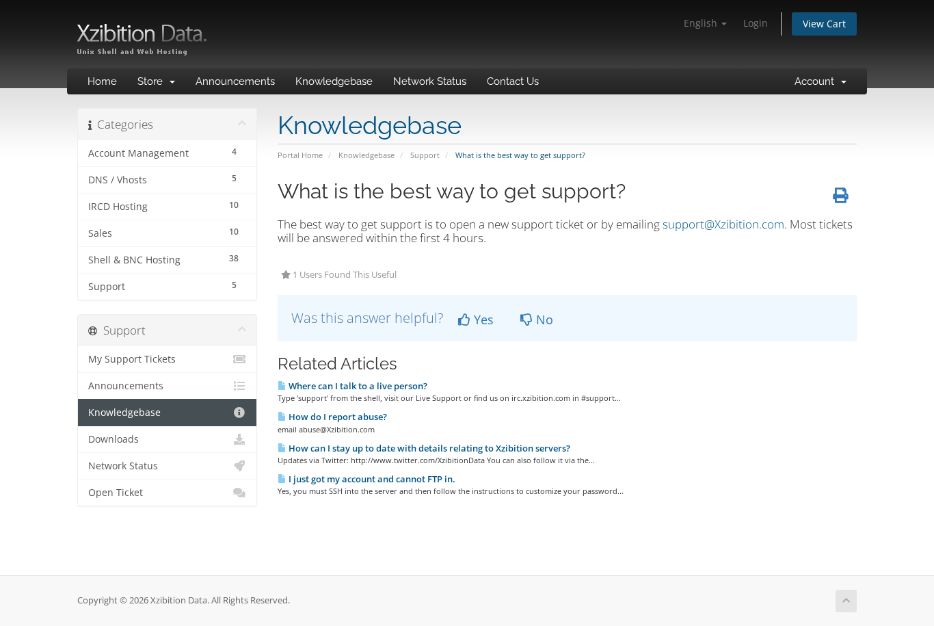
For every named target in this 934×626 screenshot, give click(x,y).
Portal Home (300, 155)
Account (817, 81)
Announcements (235, 81)
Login (755, 22)
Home (102, 81)
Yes (482, 319)
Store (152, 81)
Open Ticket (115, 492)
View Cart (824, 23)
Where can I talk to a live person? (356, 386)
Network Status (429, 81)
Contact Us (513, 81)
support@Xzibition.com (723, 224)
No (543, 319)
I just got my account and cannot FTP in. (370, 479)
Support (425, 155)
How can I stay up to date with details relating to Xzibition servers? (428, 448)
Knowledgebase (334, 81)
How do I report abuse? (336, 416)
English (702, 22)
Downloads (113, 439)
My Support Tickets (132, 359)
